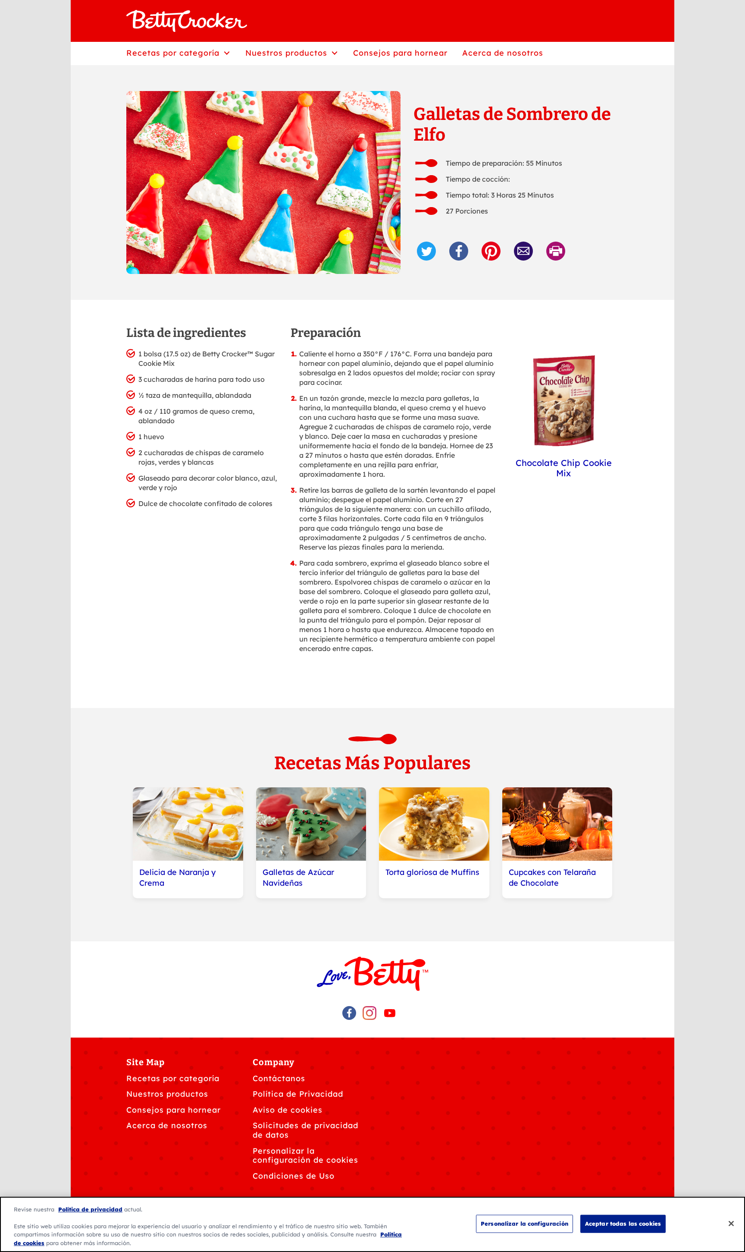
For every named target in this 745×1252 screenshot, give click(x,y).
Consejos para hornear (173, 1110)
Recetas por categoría (172, 1078)
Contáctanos (279, 1078)
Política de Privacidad (298, 1094)
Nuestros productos (167, 1094)
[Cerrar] (731, 1223)
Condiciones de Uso (294, 1176)
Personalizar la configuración (524, 1223)
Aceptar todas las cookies (623, 1223)
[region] (372, 1224)
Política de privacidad (90, 1209)
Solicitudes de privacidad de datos (305, 1130)
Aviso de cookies (287, 1110)
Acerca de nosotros (166, 1125)
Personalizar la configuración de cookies (305, 1155)
